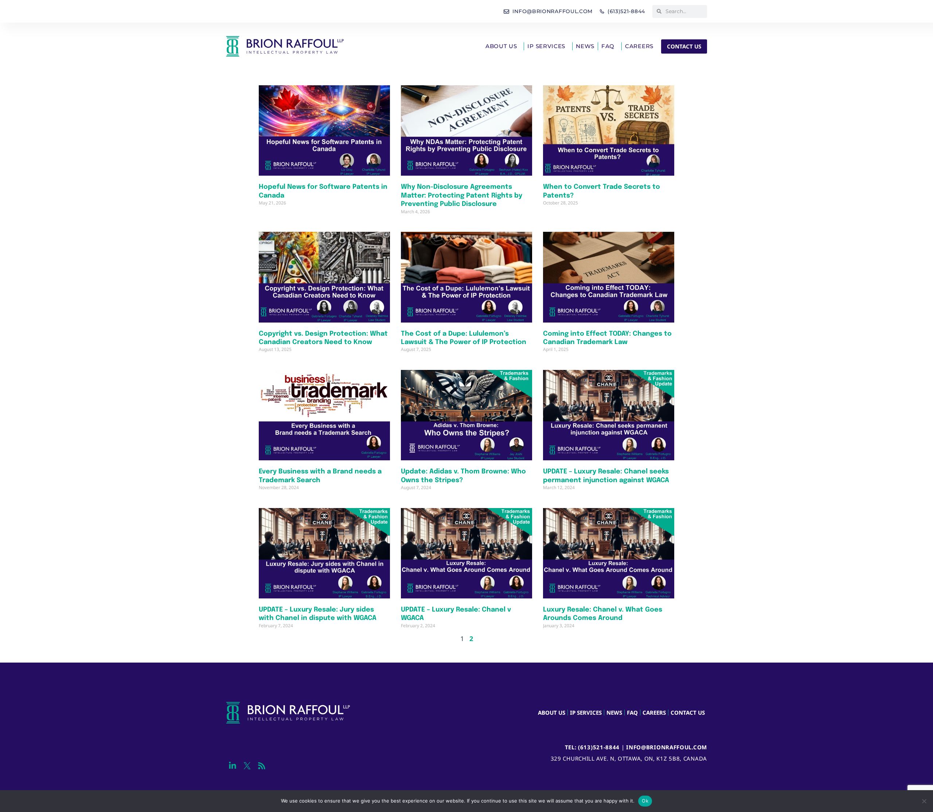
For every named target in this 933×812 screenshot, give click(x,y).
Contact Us (688, 712)
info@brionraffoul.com (666, 747)
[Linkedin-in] (232, 765)
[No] (924, 801)
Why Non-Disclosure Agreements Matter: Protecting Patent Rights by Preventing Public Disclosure (461, 195)
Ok (645, 801)
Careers (639, 46)
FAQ (607, 46)
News (585, 46)
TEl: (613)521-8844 (592, 747)
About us (501, 46)
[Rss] (261, 765)
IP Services (546, 46)
